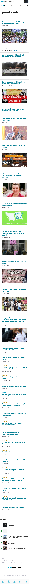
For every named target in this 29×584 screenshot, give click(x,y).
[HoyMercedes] (6, 5)
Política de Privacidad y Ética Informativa (12, 562)
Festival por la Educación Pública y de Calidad (13, 146)
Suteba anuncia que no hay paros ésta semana (13, 377)
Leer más (15, 50)
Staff (3, 558)
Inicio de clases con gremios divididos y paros (14, 358)
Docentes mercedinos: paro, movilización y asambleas (10, 433)
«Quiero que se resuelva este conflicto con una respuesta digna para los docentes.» (13, 175)
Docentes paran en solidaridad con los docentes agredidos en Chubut (13, 55)
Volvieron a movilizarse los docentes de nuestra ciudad (14, 414)
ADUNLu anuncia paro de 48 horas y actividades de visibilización (13, 22)
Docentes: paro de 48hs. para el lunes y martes (14, 489)
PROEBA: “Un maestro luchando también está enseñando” (14, 204)
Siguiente (10, 514)
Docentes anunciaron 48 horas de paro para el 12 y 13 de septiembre (13, 82)
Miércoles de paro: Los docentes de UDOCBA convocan (13, 349)
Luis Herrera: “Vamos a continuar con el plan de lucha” (14, 119)
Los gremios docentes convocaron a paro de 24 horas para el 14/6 (13, 110)
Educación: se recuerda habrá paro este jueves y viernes (14, 499)
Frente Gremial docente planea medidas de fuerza (14, 460)
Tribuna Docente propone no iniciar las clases (14, 262)
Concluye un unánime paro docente (13, 507)
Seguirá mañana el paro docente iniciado (14, 452)
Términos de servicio (7, 560)
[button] (20, 5)
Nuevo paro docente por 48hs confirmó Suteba (14, 443)
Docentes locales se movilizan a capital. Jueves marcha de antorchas (14, 404)
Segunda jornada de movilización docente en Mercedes (12, 424)
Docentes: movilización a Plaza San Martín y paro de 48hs (13, 470)
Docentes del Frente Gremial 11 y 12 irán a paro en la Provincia (14, 368)
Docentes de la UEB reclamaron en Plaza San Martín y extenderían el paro (14, 479)
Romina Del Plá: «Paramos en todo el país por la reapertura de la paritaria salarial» (13, 233)
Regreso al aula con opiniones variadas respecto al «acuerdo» (14, 395)
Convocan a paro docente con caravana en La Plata (14, 290)
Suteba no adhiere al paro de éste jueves (14, 386)
